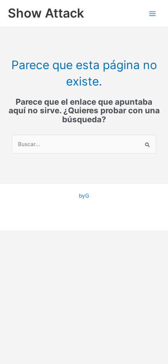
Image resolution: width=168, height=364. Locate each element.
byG (84, 196)
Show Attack (46, 13)
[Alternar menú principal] (153, 13)
